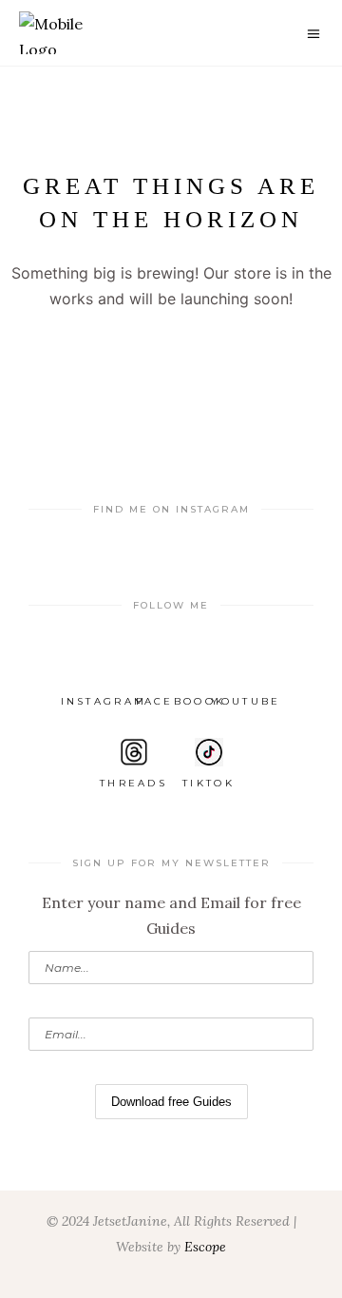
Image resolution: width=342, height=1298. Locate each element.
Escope (205, 1246)
